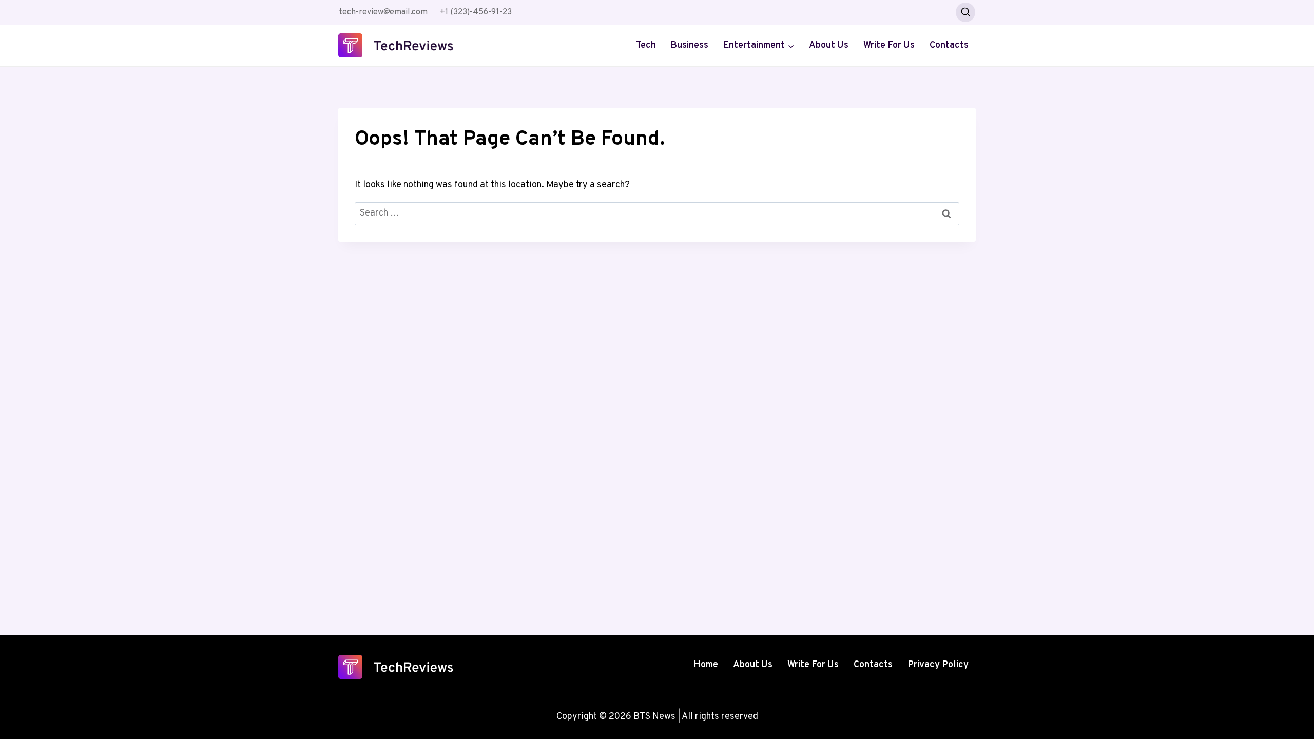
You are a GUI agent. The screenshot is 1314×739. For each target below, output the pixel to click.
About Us (828, 45)
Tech (646, 45)
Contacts (949, 45)
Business (689, 45)
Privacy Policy (938, 665)
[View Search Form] (965, 12)
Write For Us (889, 45)
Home (705, 665)
